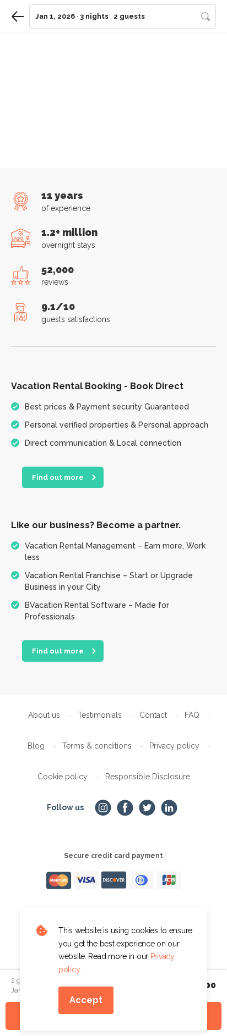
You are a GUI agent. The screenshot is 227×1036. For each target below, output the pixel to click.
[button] (122, 16)
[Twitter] (147, 808)
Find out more (58, 477)
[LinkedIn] (169, 808)
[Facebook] (125, 808)
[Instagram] (103, 808)
